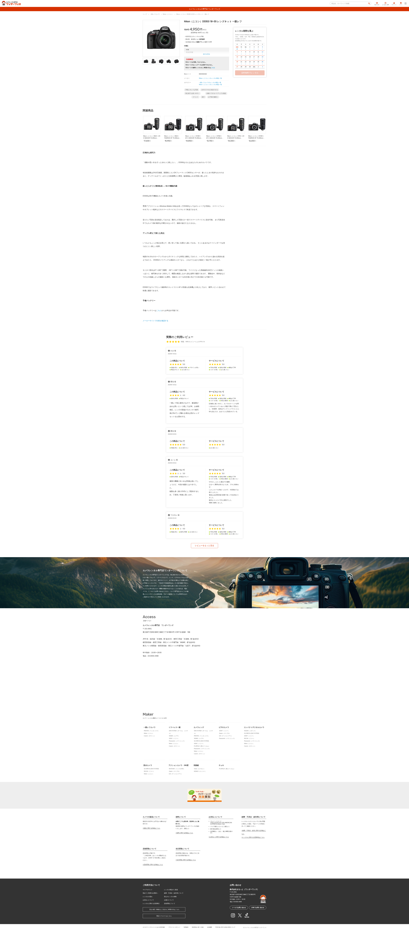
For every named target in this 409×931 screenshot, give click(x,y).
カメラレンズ (199, 727)
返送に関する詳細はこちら (152, 828)
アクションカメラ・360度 (179, 765)
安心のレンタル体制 (170, 896)
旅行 (203, 97)
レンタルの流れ (147, 896)
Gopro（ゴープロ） (224, 733)
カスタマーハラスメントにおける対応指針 (154, 927)
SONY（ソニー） (174, 738)
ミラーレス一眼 (175, 727)
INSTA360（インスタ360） (177, 769)
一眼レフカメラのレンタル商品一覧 (210, 82)
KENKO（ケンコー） (200, 771)
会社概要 (209, 927)
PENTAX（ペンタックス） (151, 731)
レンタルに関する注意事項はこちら (253, 837)
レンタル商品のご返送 (171, 889)
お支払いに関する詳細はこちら (219, 837)
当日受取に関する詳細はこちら (186, 860)
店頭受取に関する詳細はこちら (153, 864)
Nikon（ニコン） (149, 733)
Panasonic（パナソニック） (177, 741)
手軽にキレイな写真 (191, 90)
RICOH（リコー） (249, 738)
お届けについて (169, 900)
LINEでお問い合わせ (257, 907)
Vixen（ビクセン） (199, 769)
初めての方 (376, 4)
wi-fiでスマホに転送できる (210, 90)
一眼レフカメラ (150, 727)
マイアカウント (147, 889)
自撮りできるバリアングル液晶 (216, 93)
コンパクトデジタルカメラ (254, 727)
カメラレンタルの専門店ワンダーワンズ (255, 927)
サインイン (394, 4)
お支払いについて (148, 900)
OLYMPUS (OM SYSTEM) (201, 741)
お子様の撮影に (213, 97)
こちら (213, 67)
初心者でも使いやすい (192, 93)
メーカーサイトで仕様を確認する (155, 321)
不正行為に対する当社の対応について (225, 927)
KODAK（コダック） (250, 731)
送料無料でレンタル (250, 73)
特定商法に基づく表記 (198, 927)
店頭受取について (169, 903)
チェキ (221, 765)
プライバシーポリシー (174, 927)
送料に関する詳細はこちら (184, 833)
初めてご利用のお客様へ (150, 893)
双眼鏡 (196, 765)
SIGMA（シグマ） (174, 736)
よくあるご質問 (385, 4)
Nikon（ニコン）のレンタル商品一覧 (210, 78)
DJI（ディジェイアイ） (226, 736)
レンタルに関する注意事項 (151, 903)
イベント (195, 97)
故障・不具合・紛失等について (173, 893)
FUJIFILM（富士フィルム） (202, 746)
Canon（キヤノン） (150, 736)
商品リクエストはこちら (164, 916)
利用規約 (186, 927)
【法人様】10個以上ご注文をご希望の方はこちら (164, 909)
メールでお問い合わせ (239, 907)
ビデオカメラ (224, 727)
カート (400, 4)
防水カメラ (148, 765)
